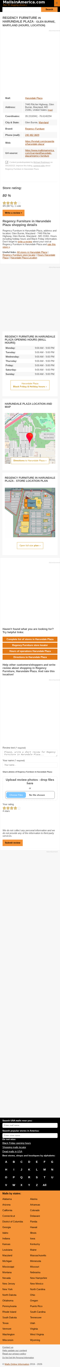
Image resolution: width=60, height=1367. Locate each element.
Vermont (6, 1328)
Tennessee (35, 1317)
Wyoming (35, 1340)
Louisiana (7, 1249)
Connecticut (8, 1216)
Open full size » (30, 545)
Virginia (34, 1328)
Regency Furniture (34, 128)
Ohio (32, 1295)
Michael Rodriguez (41, 162)
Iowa (32, 1238)
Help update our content (14, 1350)
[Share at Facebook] (25, 179)
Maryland (7, 1255)
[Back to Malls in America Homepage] (27, 3)
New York (7, 1289)
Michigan (7, 1261)
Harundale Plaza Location (23, 257)
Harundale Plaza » (30, 385)
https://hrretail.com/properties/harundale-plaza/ (39, 142)
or (30, 783)
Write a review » (13, 212)
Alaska (33, 1199)
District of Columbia (12, 1221)
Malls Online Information (17, 1364)
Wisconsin (7, 1340)
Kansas (6, 1244)
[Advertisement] (30, 62)
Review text (14, 747)
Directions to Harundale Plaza (30, 657)
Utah (32, 1323)
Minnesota (35, 1261)
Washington (8, 1334)
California (7, 1210)
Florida (33, 1221)
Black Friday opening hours (16, 1143)
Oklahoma (7, 1300)
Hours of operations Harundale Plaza (30, 651)
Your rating (8, 804)
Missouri (34, 1266)
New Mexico (36, 1283)
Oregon (34, 1300)
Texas (5, 1323)
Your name (14, 760)
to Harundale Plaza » (30, 460)
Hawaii (33, 1227)
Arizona (6, 1204)
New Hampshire (38, 1278)
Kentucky (35, 1244)
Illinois (33, 1232)
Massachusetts (38, 1255)
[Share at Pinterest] (34, 179)
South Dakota (9, 1317)
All (44, 1185)
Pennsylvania (9, 1306)
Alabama (7, 1199)
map (50, 110)
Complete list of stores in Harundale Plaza (30, 639)
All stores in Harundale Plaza (32, 252)
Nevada (6, 1278)
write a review (25, 241)
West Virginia (37, 1334)
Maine (33, 1249)
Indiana (6, 1238)
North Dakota (9, 1295)
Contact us (7, 1347)
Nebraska (35, 1272)
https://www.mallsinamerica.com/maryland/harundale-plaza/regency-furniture (39, 153)
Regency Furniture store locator (19, 255)
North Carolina (37, 1289)
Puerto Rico (36, 1306)
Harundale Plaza (33, 98)
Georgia (6, 1227)
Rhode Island (9, 1311)
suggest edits (39, 166)
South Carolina (37, 1311)
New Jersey (8, 1283)
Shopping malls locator (14, 1147)
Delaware (35, 1216)
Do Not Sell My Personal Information (18, 1358)
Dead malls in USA (12, 1151)
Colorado (35, 1210)
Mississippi (8, 1266)
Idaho (5, 1232)
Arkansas (35, 1204)
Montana (7, 1272)
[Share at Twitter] (30, 179)
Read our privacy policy (14, 1353)
